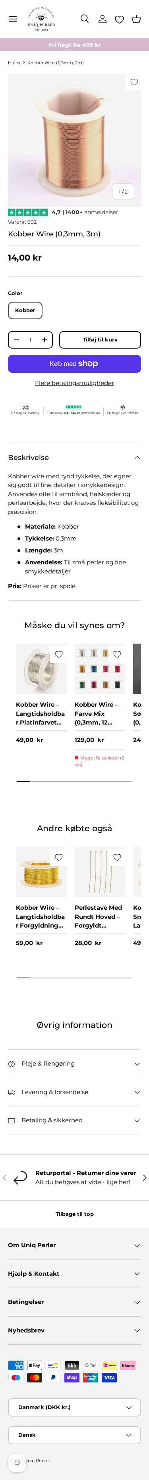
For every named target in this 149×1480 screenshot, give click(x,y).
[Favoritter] (119, 19)
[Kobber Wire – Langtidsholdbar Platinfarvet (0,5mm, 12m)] (41, 669)
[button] (136, 19)
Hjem (14, 62)
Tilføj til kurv (100, 339)
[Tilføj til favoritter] (134, 81)
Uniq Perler (36, 1460)
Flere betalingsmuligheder (74, 383)
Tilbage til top (75, 1214)
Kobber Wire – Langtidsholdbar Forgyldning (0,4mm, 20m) (40, 921)
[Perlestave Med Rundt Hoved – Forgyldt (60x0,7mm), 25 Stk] (100, 872)
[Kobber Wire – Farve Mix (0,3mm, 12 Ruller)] (100, 669)
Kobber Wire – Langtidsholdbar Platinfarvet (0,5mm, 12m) (40, 718)
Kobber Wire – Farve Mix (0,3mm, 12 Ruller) (96, 718)
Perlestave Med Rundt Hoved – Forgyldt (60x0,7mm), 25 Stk (98, 925)
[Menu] (12, 19)
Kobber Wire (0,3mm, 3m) (55, 62)
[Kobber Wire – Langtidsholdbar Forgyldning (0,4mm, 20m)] (41, 872)
